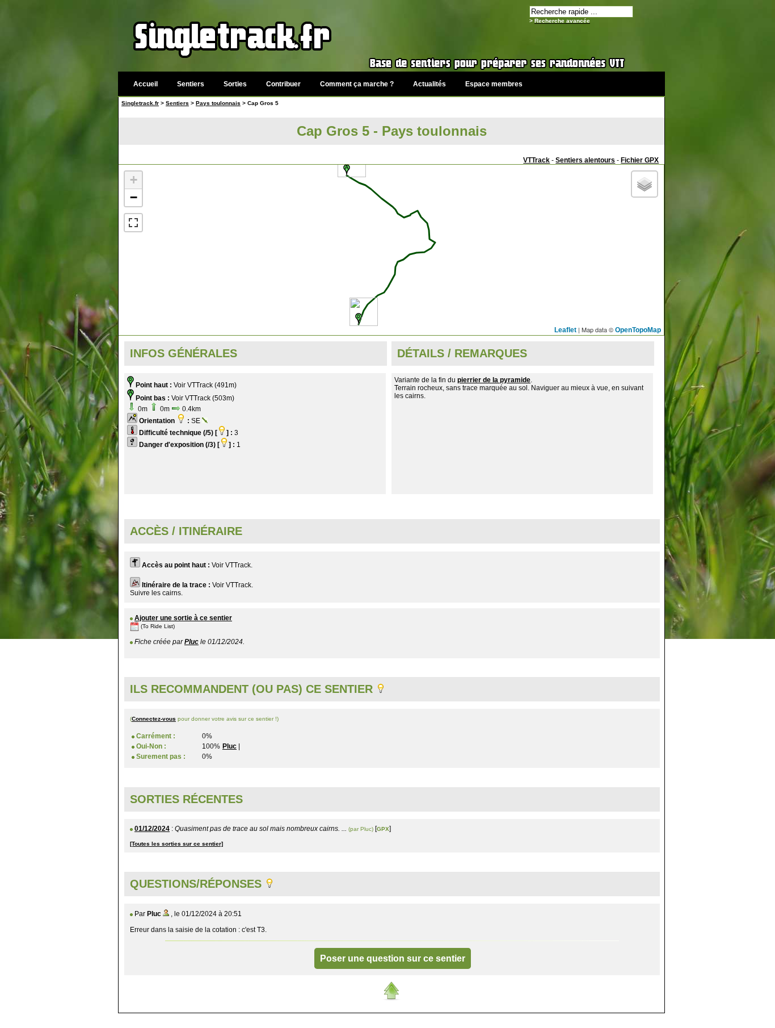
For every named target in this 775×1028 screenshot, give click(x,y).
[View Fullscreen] (133, 222)
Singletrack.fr (140, 103)
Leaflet (565, 330)
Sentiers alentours (585, 160)
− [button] (133, 197)
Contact (578, 1019)
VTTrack (536, 160)
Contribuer (283, 84)
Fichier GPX (640, 160)
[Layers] (644, 184)
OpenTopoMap (638, 330)
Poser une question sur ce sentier (392, 958)
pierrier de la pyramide (493, 380)
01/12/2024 (152, 829)
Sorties (235, 84)
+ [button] (133, 180)
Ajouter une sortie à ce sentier (183, 618)
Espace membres (494, 84)
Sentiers (190, 84)
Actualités (429, 84)
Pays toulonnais (218, 103)
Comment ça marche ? (357, 84)
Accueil (145, 84)
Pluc (191, 642)
